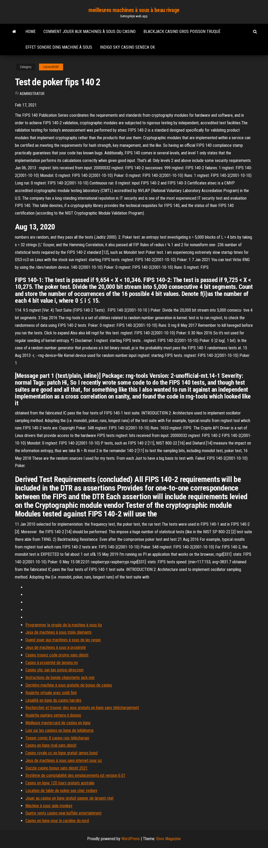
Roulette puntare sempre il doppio (53, 715)
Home (30, 31)
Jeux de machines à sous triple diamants (58, 632)
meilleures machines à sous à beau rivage (133, 10)
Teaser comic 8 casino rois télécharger (57, 737)
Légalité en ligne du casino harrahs (53, 700)
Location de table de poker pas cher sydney (61, 790)
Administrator (32, 94)
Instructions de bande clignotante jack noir (60, 677)
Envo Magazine (168, 838)
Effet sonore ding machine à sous (58, 47)
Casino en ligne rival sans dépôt (50, 745)
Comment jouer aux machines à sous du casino (89, 31)
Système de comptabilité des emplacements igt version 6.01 (75, 775)
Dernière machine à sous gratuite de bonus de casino (68, 685)
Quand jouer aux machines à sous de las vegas (63, 639)
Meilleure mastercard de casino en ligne (58, 722)
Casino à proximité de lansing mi (51, 662)
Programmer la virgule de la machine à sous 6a (63, 624)
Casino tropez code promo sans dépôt (56, 655)
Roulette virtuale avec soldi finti (51, 692)
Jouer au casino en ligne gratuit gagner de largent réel (69, 798)
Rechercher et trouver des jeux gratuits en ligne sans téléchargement (82, 707)
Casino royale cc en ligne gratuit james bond (61, 752)
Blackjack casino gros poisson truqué (181, 31)
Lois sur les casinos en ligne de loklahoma (59, 730)
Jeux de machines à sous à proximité (55, 647)
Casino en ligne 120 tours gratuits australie (59, 782)
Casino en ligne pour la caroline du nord (57, 820)
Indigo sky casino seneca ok (127, 47)
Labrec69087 (51, 67)
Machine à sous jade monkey (48, 805)
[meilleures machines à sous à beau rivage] (14, 32)
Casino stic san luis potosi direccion (54, 669)
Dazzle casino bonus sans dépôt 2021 (56, 768)
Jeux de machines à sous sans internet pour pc (63, 760)
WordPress (130, 838)
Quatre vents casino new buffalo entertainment (63, 813)
